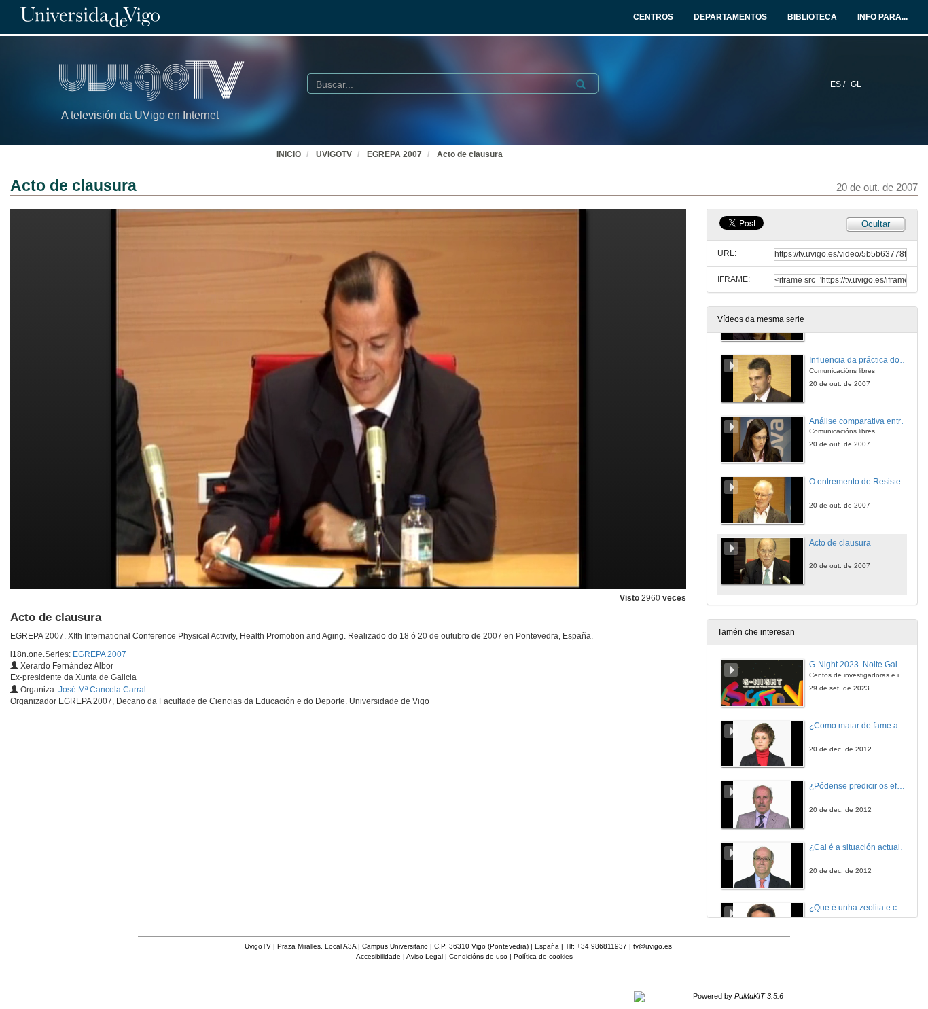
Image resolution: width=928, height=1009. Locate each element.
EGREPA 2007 (394, 154)
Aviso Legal (424, 956)
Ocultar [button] (875, 224)
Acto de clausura (470, 154)
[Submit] (581, 84)
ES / (838, 84)
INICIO (288, 154)
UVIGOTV (334, 154)
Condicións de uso (478, 956)
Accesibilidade (378, 956)
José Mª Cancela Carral (102, 689)
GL (856, 84)
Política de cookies (543, 956)
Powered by (738, 996)
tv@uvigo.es (652, 946)
